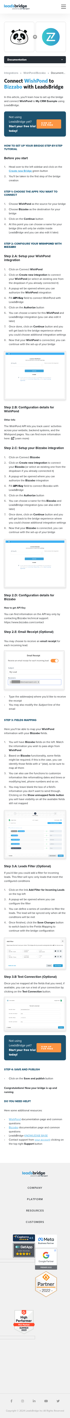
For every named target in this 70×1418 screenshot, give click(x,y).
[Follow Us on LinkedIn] (34, 1401)
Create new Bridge (20, 171)
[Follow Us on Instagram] (22, 1401)
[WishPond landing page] (19, 37)
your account (42, 1140)
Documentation (17, 60)
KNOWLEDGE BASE (36, 1136)
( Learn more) (20, 438)
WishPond (15, 1119)
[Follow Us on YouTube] (46, 1401)
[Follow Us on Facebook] (11, 1401)
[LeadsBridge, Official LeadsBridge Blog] (17, 7)
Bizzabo (13, 1127)
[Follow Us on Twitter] (58, 1401)
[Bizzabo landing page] (51, 37)
